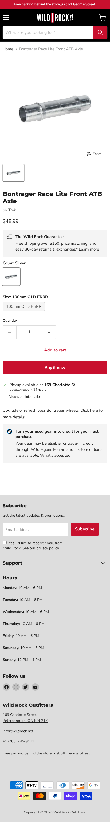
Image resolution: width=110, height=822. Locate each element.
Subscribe (85, 529)
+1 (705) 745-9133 (18, 741)
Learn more (89, 249)
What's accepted (55, 455)
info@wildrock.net (18, 731)
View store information (25, 397)
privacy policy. (48, 548)
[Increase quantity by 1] (49, 332)
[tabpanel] (55, 17)
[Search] (100, 32)
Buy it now (55, 368)
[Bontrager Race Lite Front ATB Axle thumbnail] (13, 172)
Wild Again (41, 449)
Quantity (10, 321)
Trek (12, 210)
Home (8, 49)
